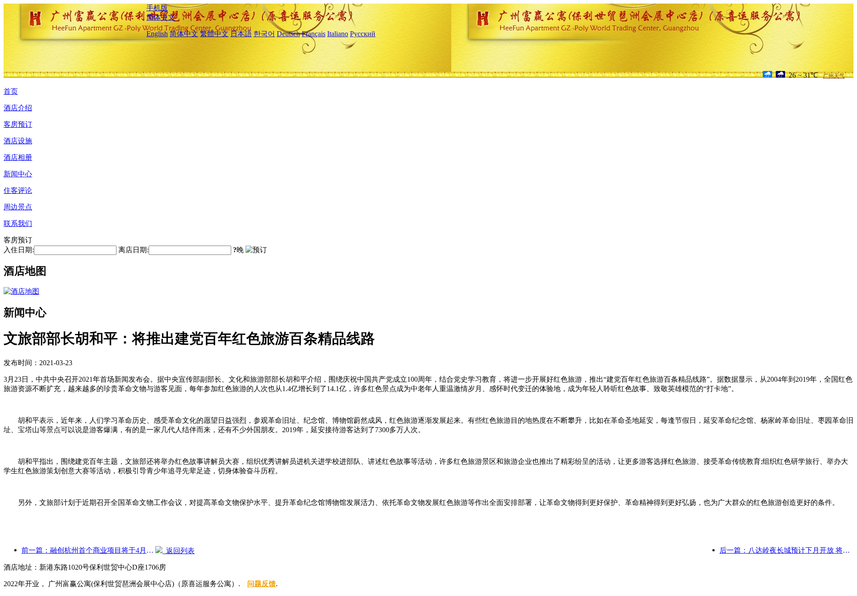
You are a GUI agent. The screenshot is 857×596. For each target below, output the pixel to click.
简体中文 (160, 17)
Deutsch (288, 34)
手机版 (157, 8)
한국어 (264, 34)
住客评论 (18, 190)
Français (313, 34)
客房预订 (18, 124)
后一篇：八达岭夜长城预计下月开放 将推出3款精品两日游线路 (786, 550)
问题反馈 (261, 584)
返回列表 (178, 550)
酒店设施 (18, 141)
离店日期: (133, 250)
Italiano (337, 34)
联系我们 (18, 223)
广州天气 (834, 76)
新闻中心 (18, 174)
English (157, 34)
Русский (362, 34)
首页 (11, 91)
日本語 (241, 34)
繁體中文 (214, 34)
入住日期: (19, 250)
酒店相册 (18, 157)
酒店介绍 (18, 108)
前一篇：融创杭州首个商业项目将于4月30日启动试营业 (88, 550)
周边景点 (18, 207)
